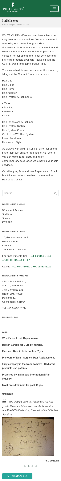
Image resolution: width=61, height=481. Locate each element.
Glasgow (11, 25)
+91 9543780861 (21, 266)
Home (4, 25)
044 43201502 (22, 260)
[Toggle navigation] (54, 9)
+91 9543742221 (42, 266)
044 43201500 (37, 256)
